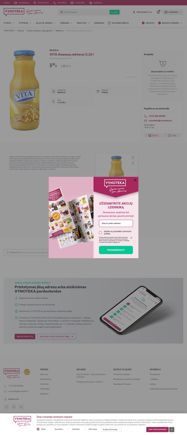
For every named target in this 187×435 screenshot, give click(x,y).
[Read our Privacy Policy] (131, 237)
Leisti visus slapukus (157, 429)
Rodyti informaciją (110, 429)
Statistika (76, 429)
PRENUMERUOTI (116, 250)
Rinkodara (93, 429)
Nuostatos (59, 429)
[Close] (135, 180)
